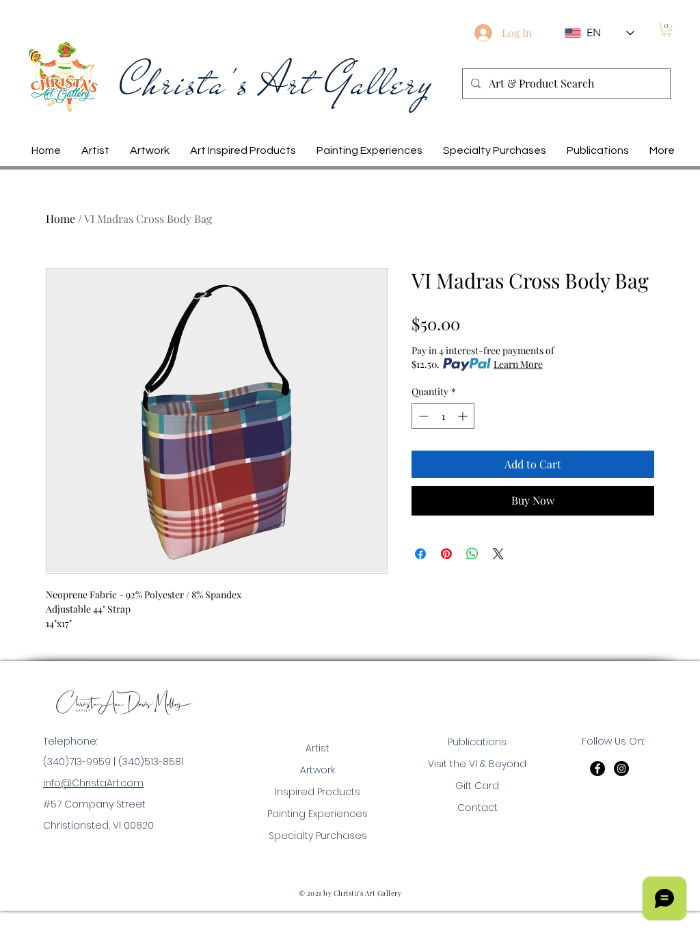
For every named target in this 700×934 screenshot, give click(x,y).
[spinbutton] (443, 416)
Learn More (518, 364)
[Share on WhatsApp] (472, 554)
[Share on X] (498, 554)
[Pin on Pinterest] (446, 554)
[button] (666, 29)
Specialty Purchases (318, 835)
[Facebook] (597, 768)
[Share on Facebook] (420, 554)
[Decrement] (422, 416)
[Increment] (463, 416)
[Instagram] (621, 768)
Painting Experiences (317, 813)
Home (60, 218)
